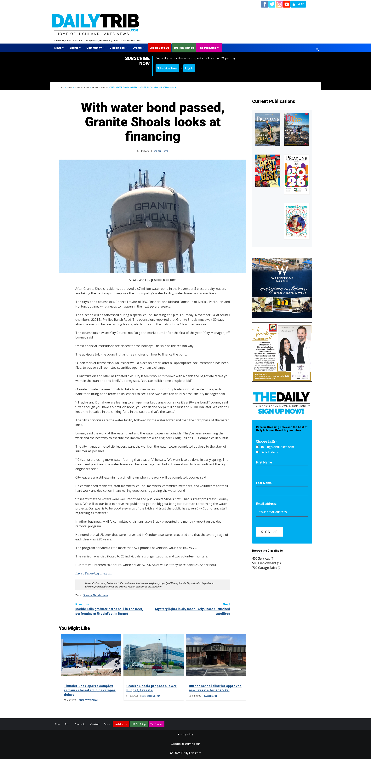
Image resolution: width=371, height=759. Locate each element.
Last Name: (264, 483)
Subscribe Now (167, 68)
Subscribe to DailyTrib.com (185, 743)
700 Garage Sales (264, 568)
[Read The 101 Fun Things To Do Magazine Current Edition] (296, 129)
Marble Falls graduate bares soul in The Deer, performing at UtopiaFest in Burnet (109, 609)
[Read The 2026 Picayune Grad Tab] (296, 174)
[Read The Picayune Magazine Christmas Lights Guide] (296, 221)
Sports (73, 47)
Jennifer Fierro (160, 150)
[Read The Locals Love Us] (268, 170)
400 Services (261, 558)
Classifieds (117, 47)
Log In (189, 68)
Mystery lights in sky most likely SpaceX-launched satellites (192, 609)
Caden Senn (210, 696)
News (57, 47)
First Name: (264, 462)
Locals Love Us (159, 47)
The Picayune (207, 47)
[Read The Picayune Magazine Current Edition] (268, 129)
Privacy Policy (185, 734)
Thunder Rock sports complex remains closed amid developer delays (90, 690)
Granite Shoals (100, 87)
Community (94, 47)
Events (137, 47)
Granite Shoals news (95, 595)
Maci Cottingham (88, 700)
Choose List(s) (266, 441)
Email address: (266, 504)
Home (61, 87)
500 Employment (264, 563)
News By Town (81, 87)
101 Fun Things (184, 47)
